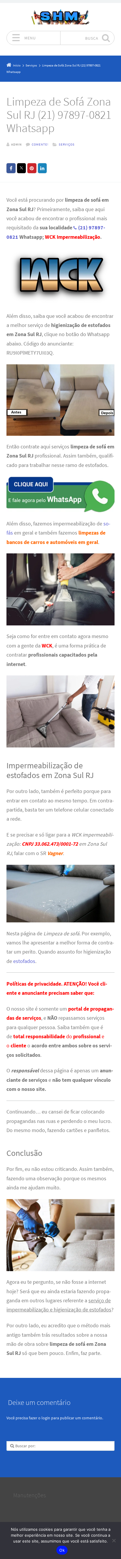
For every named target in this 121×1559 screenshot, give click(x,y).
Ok (62, 1550)
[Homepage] (60, 16)
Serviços (67, 144)
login (45, 1418)
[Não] (114, 1540)
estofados (24, 961)
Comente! (40, 144)
